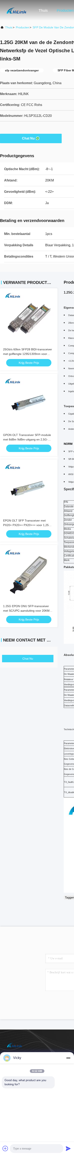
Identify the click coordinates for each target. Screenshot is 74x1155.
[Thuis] (16, 10)
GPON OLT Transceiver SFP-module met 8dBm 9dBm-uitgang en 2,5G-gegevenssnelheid (27, 439)
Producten (65, 10)
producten (22, 27)
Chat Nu (28, 138)
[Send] (68, 1148)
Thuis (43, 10)
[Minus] (68, 1057)
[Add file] (5, 1148)
